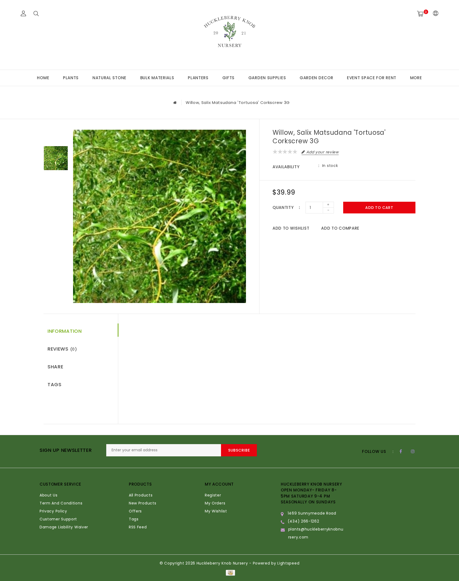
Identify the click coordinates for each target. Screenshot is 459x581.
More (416, 78)
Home (43, 78)
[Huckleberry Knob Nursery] (229, 34)
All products (140, 495)
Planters (198, 78)
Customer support (58, 519)
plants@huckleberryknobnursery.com (315, 533)
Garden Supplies (267, 78)
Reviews (62, 349)
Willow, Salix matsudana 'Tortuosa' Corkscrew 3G (238, 102)
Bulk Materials (157, 78)
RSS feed (138, 527)
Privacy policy (53, 511)
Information (65, 331)
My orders (215, 503)
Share (55, 366)
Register (213, 495)
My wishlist (216, 511)
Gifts (228, 78)
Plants (71, 78)
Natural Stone (109, 78)
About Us (49, 495)
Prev (56, 134)
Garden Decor (316, 78)
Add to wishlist (291, 228)
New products (142, 503)
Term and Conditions (61, 503)
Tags (55, 384)
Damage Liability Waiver (64, 527)
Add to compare (340, 228)
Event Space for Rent (371, 78)
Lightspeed (288, 563)
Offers (135, 511)
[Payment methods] (229, 572)
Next (56, 183)
